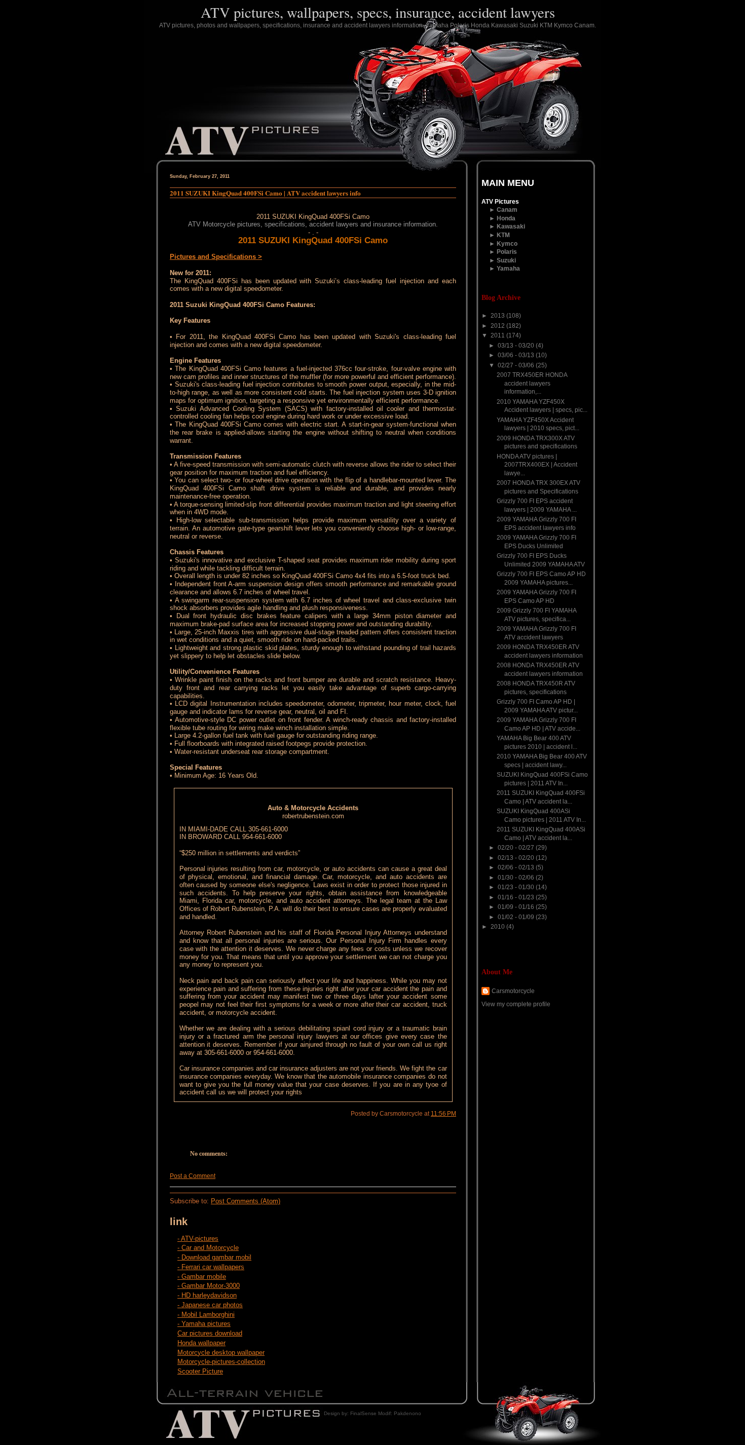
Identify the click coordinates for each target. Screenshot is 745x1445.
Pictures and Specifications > (216, 256)
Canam (507, 209)
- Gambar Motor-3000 (208, 1285)
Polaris (507, 251)
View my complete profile (515, 1004)
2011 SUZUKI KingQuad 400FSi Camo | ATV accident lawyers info (265, 193)
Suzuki (506, 260)
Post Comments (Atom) (245, 1201)
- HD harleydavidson (207, 1295)
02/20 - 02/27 (517, 847)
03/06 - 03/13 (517, 355)
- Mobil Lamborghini (206, 1314)
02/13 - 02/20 (517, 857)
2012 (498, 325)
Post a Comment (192, 1176)
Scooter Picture (200, 1371)
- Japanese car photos (210, 1305)
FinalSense (363, 1413)
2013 (498, 315)
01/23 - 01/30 (517, 887)
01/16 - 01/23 (517, 897)
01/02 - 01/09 (517, 917)
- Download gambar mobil (214, 1257)
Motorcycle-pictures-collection (221, 1361)
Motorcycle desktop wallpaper (221, 1352)
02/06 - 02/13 (517, 867)
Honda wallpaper (201, 1343)
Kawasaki (511, 226)
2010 (498, 926)
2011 (498, 335)
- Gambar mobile (201, 1276)
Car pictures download (209, 1333)
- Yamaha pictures (204, 1323)
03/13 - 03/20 (517, 345)
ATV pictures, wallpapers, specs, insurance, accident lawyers (378, 12)
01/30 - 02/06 (517, 877)
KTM (503, 235)
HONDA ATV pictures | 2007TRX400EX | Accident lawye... (537, 465)
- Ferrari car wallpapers (210, 1267)
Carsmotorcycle (513, 991)
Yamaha (508, 268)
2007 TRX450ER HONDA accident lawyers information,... (532, 383)
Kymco (507, 243)
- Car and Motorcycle (208, 1247)
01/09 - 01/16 (517, 906)
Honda (506, 218)
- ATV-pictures (197, 1238)
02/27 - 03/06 (517, 365)
